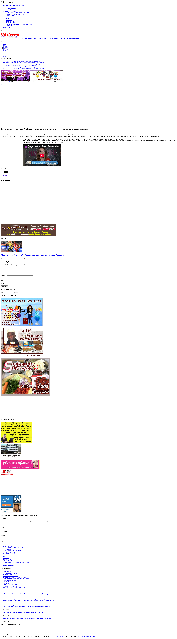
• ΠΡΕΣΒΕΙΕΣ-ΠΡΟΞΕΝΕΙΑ (10, 552)
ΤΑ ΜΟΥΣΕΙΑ (10, 21)
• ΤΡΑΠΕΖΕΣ (6, 581)
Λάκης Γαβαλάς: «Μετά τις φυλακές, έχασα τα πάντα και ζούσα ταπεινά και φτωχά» (24, 68)
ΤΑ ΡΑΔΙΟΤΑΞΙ (10, 23)
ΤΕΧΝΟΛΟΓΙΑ (6, 52)
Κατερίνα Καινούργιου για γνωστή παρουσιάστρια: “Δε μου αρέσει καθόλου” (22, 67)
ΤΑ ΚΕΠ (8, 17)
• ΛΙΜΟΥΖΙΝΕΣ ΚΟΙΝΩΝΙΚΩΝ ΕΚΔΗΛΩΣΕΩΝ (19, 24)
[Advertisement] (42, 115)
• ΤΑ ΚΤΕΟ (6, 558)
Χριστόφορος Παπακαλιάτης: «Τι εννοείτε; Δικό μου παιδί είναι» (19, 65)
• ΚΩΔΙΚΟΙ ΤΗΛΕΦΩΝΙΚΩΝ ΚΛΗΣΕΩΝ (14, 587)
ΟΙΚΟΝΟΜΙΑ (5, 46)
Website (3, 283)
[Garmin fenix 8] (5, 42)
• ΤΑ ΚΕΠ (6, 556)
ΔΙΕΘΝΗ (5, 48)
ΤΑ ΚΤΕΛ (8, 18)
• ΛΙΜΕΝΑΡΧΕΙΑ (8, 546)
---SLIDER (8, 81)
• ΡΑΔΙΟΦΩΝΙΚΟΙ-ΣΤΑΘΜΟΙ (11, 553)
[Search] (1, 1)
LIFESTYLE (5, 49)
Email (2, 280)
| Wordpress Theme (57, 636)
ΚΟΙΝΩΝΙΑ (5, 47)
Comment (3, 275)
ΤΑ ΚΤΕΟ (9, 20)
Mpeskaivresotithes (11, 9)
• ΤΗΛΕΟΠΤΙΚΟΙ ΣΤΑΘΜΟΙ (10, 576)
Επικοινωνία (6, 27)
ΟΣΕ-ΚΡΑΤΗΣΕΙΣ (11, 15)
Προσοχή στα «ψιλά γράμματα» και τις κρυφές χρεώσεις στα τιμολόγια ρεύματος (23, 62)
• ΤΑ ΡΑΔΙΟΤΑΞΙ (7, 561)
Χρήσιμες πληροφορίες (9, 11)
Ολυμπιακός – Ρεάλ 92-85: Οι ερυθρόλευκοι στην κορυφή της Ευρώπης (21, 61)
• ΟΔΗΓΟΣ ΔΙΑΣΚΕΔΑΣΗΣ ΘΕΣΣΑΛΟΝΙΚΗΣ (15, 577)
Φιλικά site (6, 7)
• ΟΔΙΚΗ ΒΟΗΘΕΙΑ (8, 574)
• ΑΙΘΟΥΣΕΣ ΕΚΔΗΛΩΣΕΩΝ (11, 584)
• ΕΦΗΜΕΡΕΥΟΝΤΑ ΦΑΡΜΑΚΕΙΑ (12, 545)
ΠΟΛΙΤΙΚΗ (5, 45)
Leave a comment (11, 132)
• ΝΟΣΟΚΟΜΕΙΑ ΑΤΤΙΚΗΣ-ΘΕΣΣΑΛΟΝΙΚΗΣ (19, 12)
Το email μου (4, 531)
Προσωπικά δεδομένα (9, 565)
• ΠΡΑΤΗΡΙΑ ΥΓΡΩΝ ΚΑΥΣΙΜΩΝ (15, 14)
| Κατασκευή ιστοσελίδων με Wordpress (87, 636)
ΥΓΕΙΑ (4, 54)
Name (2, 278)
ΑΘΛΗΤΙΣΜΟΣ (6, 51)
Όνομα (2, 527)
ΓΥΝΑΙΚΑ (5, 55)
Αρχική (2, 81)
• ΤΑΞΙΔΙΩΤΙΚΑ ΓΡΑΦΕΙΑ (10, 580)
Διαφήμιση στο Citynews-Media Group (13, 5)
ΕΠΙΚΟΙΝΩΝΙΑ (6, 56)
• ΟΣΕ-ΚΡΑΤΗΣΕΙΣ (8, 549)
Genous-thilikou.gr (11, 8)
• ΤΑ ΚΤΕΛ (6, 555)
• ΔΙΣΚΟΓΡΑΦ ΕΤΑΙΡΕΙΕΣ (10, 586)
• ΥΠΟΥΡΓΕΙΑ (10, 25)
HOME (4, 44)
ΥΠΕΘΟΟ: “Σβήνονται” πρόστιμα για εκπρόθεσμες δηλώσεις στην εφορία (22, 64)
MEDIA (4, 50)
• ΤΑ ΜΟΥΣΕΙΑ (7, 559)
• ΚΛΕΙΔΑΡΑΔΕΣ (8, 571)
